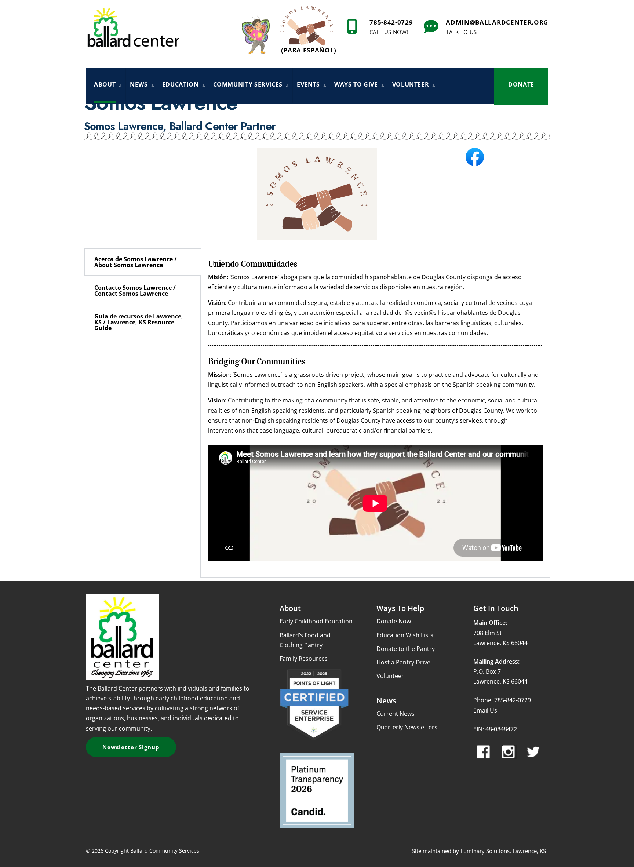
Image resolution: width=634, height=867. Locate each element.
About (105, 84)
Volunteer (410, 84)
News (139, 84)
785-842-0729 (391, 27)
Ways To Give (356, 84)
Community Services (248, 84)
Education (180, 84)
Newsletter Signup (131, 747)
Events (308, 84)
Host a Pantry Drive (403, 662)
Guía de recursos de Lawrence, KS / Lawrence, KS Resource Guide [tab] (138, 322)
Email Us (485, 710)
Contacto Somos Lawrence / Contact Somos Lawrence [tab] (135, 291)
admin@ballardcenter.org (497, 27)
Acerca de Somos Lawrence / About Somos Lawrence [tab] (135, 262)
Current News (395, 714)
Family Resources (304, 659)
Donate (521, 84)
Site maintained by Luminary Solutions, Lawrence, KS (479, 851)
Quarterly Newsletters (406, 727)
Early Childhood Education (316, 621)
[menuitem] (107, 85)
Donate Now (393, 621)
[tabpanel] (375, 412)
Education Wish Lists (404, 635)
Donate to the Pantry (405, 649)
